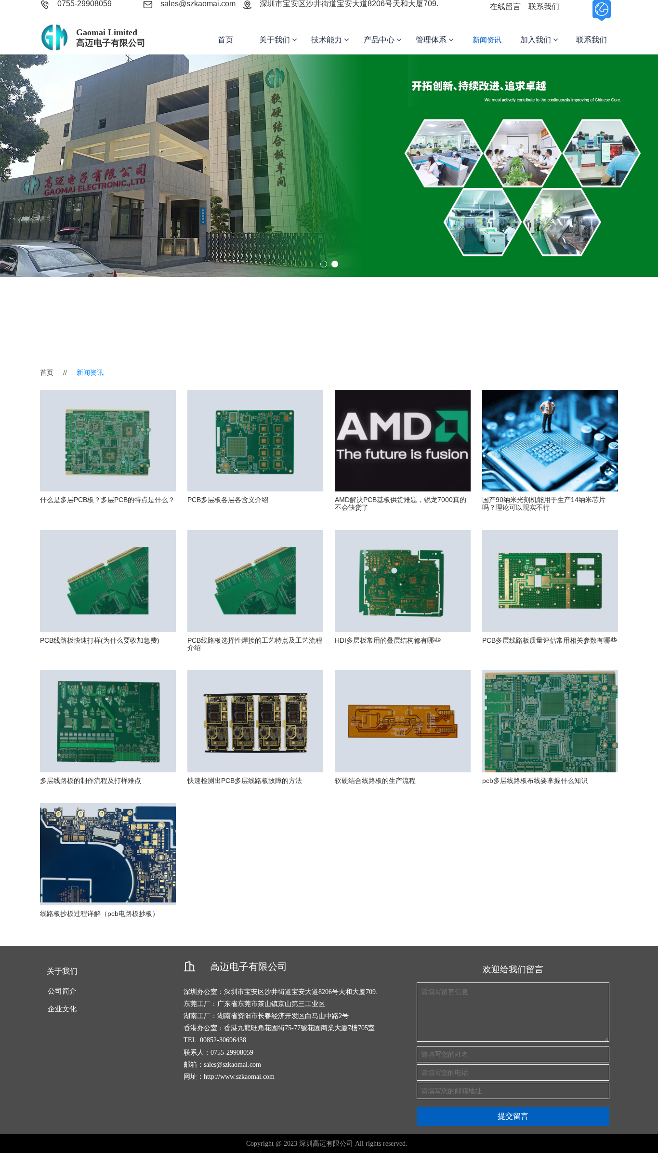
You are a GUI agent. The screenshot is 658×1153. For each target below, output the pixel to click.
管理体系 (432, 40)
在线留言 (505, 6)
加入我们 (536, 40)
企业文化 (62, 1009)
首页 (225, 40)
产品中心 (380, 40)
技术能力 (327, 40)
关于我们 (275, 40)
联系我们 (543, 6)
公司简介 (62, 991)
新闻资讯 (487, 40)
